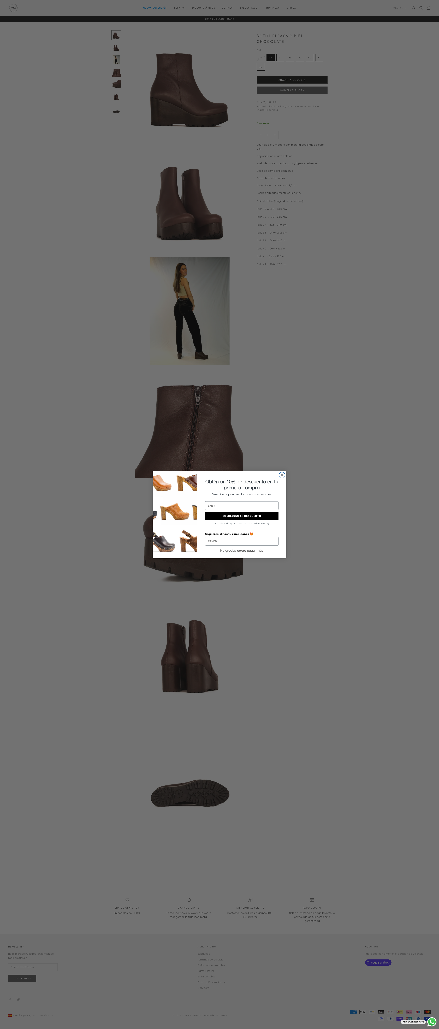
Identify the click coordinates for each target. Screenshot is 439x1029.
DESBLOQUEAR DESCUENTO (242, 516)
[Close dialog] (282, 475)
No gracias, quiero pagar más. (241, 551)
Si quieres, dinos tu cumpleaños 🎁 (229, 534)
